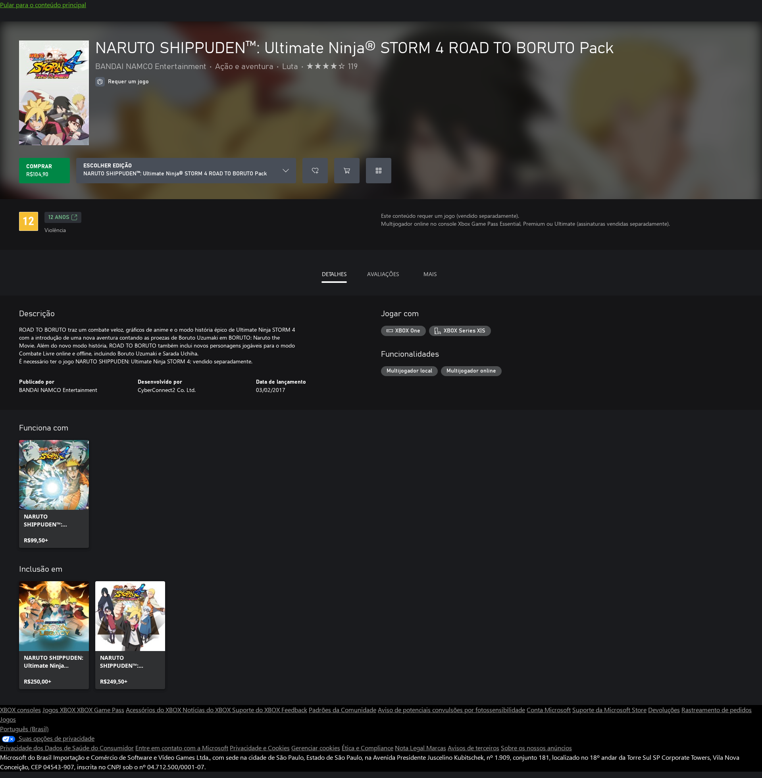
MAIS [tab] (430, 274)
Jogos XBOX (59, 709)
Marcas (436, 747)
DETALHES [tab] (334, 274)
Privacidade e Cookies (260, 747)
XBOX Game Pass (100, 709)
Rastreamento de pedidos (716, 709)
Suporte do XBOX (256, 709)
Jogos (8, 719)
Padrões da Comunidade (342, 709)
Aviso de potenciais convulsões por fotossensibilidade (451, 709)
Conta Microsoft (549, 709)
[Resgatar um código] (378, 170)
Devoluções (664, 709)
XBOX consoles (20, 709)
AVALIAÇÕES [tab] (383, 274)
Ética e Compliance (367, 747)
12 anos (58, 217)
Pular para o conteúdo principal (43, 4)
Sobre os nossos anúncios (536, 747)
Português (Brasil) (24, 728)
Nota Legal (410, 747)
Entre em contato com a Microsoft (181, 747)
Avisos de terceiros (473, 747)
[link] (54, 494)
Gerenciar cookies (315, 747)
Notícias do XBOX (207, 709)
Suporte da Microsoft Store (609, 709)
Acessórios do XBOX (154, 709)
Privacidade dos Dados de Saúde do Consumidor (67, 747)
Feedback (294, 709)
